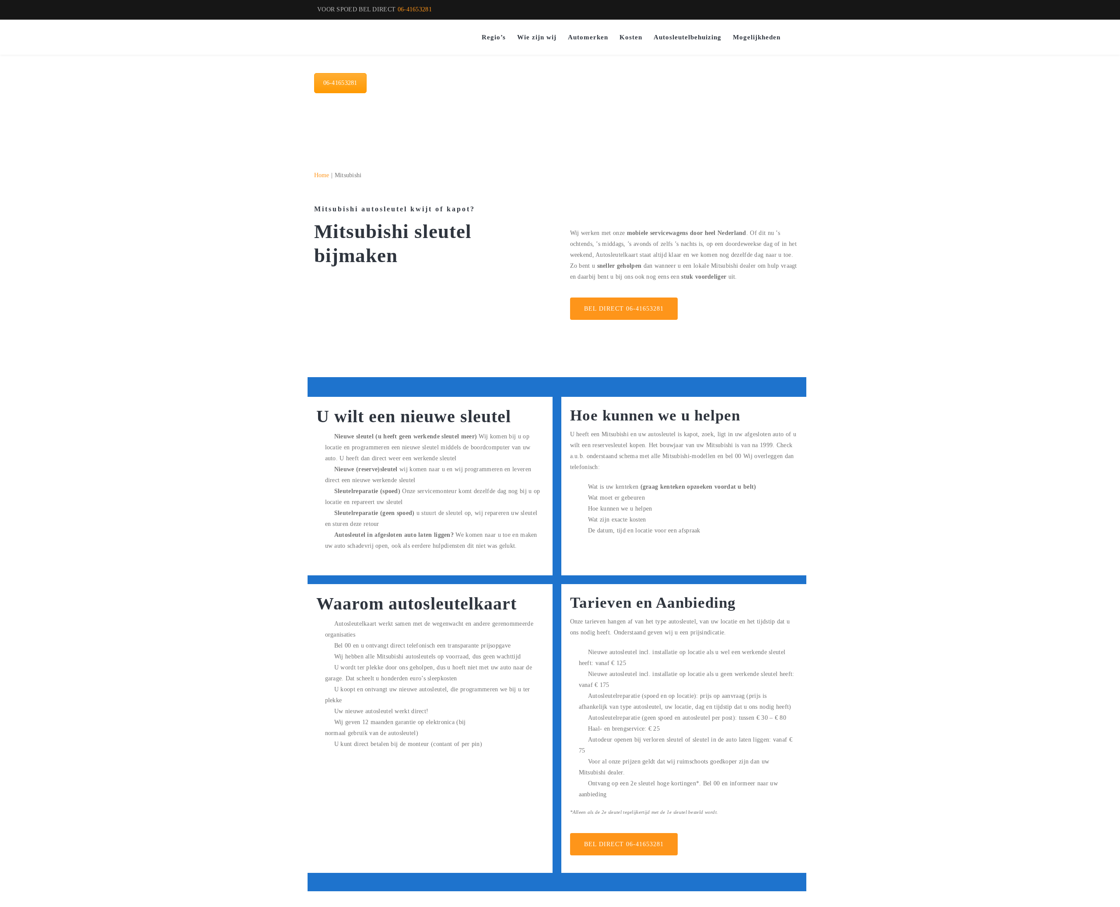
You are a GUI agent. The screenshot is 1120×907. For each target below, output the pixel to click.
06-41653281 (415, 9)
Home (321, 175)
